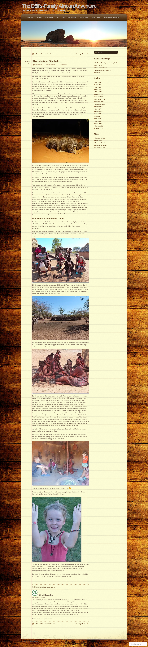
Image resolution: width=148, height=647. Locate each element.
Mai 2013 (98, 118)
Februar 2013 (99, 126)
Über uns (39, 18)
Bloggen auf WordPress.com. (30, 641)
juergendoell (38, 64)
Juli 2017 (98, 109)
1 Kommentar (63, 64)
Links (57, 18)
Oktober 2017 (99, 101)
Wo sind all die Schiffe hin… (46, 54)
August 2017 (99, 106)
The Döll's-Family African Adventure (59, 6)
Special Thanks (83, 18)
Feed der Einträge (100, 143)
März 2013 (98, 123)
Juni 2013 (98, 116)
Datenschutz (49, 18)
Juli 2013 (98, 114)
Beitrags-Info (80, 54)
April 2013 (98, 121)
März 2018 (98, 92)
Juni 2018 (98, 84)
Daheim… (98, 72)
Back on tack (99, 65)
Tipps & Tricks (96, 18)
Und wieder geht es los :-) (103, 70)
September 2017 (100, 104)
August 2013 (99, 111)
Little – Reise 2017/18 (69, 18)
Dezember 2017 (100, 99)
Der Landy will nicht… (102, 68)
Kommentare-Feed (101, 145)
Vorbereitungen (50, 64)
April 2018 (98, 89)
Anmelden (98, 140)
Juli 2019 (98, 82)
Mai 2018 (98, 87)
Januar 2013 (99, 128)
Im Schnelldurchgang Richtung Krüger (107, 63)
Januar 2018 (99, 97)
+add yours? (50, 587)
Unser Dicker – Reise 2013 (112, 18)
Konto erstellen (100, 138)
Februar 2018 (99, 94)
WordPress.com (100, 148)
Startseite (30, 18)
